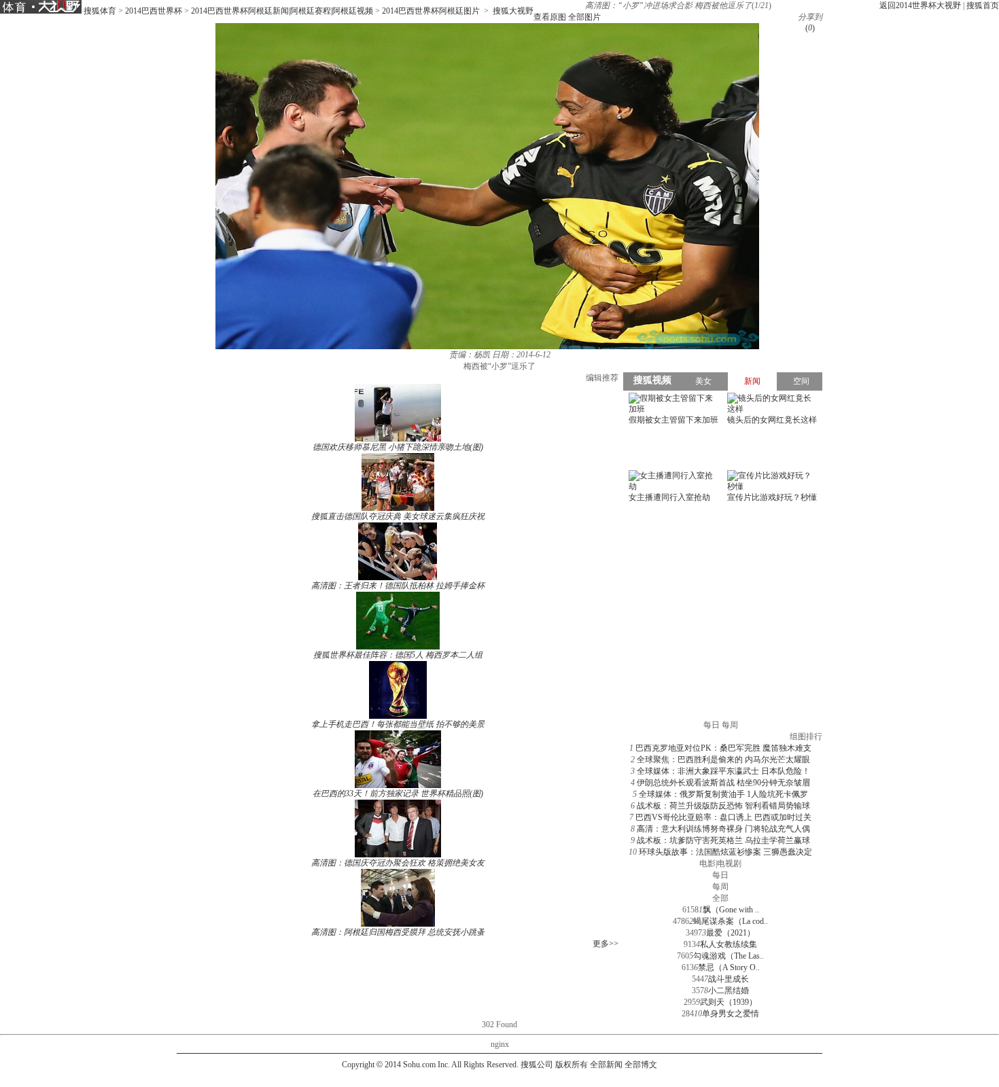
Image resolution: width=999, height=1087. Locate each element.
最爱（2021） (730, 933)
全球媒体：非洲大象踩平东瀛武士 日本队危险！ (723, 771)
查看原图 (549, 17)
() (810, 28)
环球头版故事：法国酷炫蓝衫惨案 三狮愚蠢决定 (725, 852)
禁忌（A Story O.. (729, 967)
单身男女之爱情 (730, 1013)
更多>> (605, 943)
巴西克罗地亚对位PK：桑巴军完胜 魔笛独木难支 (723, 748)
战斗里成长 (728, 979)
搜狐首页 (982, 5)
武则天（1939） (728, 1002)
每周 (720, 886)
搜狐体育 (100, 11)
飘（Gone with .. (731, 909)
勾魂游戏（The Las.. (728, 956)
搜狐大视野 (513, 11)
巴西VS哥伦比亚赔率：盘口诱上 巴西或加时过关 (723, 817)
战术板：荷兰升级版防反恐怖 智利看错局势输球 (723, 805)
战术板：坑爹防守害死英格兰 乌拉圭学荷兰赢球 (723, 840)
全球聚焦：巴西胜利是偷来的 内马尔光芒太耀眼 (723, 759)
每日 (720, 875)
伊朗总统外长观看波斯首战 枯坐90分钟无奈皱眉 (723, 782)
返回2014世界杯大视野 (920, 5)
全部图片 (584, 17)
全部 (720, 898)
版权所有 (571, 1064)
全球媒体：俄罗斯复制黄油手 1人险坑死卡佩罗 (723, 794)
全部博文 (641, 1064)
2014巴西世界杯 (153, 11)
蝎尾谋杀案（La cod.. (730, 921)
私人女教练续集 (728, 944)
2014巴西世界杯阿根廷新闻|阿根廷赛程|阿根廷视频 (282, 11)
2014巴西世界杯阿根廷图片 (431, 11)
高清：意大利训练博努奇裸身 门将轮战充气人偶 (723, 829)
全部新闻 (606, 1064)
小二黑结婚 (728, 990)
